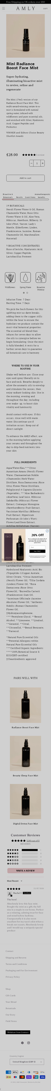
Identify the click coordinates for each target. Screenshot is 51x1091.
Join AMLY (37, 551)
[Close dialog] (47, 530)
